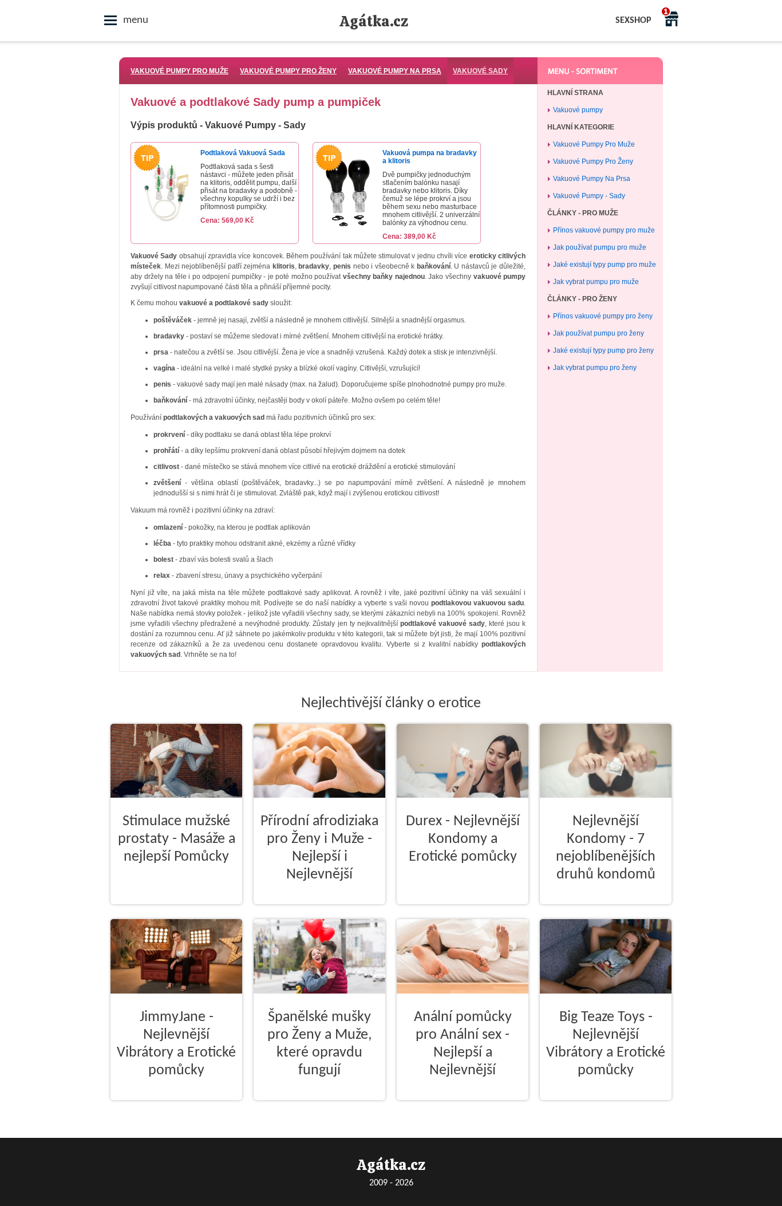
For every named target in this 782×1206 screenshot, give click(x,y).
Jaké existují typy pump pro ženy (603, 350)
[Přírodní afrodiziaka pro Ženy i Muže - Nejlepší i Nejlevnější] (319, 913)
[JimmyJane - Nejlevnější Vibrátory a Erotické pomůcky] (176, 1109)
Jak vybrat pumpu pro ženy (595, 368)
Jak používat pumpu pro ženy (598, 333)
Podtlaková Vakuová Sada (242, 153)
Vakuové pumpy (578, 110)
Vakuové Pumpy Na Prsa (394, 71)
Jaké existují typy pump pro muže (604, 265)
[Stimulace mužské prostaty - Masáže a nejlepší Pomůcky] (176, 913)
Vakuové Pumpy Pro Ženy (288, 71)
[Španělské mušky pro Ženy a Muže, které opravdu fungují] (319, 1109)
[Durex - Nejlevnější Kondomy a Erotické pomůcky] (462, 913)
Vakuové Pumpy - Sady (589, 196)
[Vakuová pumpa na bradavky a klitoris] (348, 229)
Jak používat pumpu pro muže (599, 247)
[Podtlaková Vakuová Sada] (166, 229)
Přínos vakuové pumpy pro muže (604, 230)
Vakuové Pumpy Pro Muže (179, 71)
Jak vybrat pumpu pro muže (596, 282)
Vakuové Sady (480, 71)
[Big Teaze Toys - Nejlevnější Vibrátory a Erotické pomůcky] (605, 1109)
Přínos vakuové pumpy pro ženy (603, 316)
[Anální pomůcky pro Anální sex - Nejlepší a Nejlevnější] (462, 1109)
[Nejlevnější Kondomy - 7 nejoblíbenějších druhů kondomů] (605, 913)
